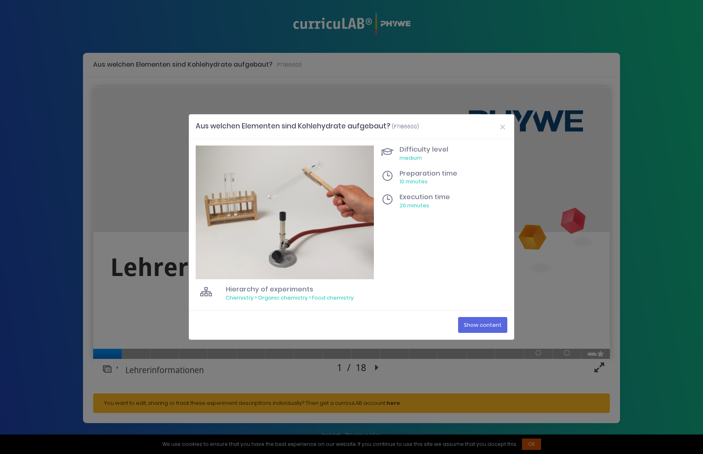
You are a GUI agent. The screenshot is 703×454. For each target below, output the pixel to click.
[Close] (502, 126)
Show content (483, 325)
